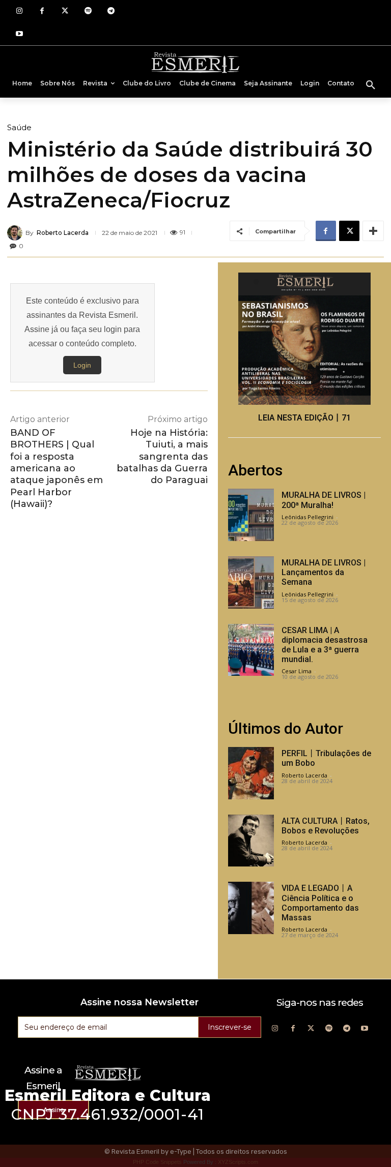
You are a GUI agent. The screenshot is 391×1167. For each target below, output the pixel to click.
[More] (373, 231)
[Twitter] (65, 11)
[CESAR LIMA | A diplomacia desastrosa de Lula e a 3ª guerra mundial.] (251, 650)
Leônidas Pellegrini (307, 517)
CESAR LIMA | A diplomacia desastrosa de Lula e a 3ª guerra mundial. (325, 645)
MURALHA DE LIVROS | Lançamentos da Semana (324, 572)
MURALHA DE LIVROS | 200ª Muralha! (324, 500)
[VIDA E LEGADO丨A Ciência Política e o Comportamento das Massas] (251, 908)
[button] (370, 85)
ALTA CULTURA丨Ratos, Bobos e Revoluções (326, 825)
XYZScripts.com (238, 1162)
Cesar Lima (297, 671)
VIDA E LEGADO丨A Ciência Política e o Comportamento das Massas (320, 902)
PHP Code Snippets (157, 1162)
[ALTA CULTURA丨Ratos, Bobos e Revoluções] (251, 841)
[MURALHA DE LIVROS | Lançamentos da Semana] (251, 582)
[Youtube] (19, 34)
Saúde (19, 127)
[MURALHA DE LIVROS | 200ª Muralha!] (251, 515)
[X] (349, 231)
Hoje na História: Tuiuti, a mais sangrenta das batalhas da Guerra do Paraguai (162, 456)
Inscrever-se (230, 1027)
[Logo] (195, 62)
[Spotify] (88, 11)
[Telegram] (111, 11)
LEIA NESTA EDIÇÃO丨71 (304, 418)
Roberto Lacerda (63, 233)
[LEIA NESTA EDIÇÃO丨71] (304, 339)
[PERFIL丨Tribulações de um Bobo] (251, 773)
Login (82, 365)
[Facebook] (42, 11)
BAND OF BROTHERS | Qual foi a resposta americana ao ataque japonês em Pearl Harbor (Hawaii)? (56, 468)
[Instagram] (19, 11)
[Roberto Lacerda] (16, 233)
